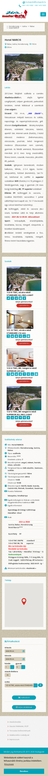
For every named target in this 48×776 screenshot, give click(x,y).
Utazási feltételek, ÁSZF (18, 726)
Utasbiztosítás (15, 722)
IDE (32, 502)
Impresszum (14, 739)
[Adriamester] (14, 14)
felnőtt (8, 663)
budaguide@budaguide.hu (36, 2)
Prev (8, 67)
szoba (7, 682)
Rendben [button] (24, 771)
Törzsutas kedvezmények (19, 730)
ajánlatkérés (24, 305)
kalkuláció (25, 697)
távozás (8, 655)
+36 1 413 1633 (40, 5)
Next (40, 67)
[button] (24, 601)
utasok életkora (11, 671)
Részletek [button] (9, 764)
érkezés (8, 648)
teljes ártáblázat (25, 707)
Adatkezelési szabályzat (19, 735)
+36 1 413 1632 (27, 6)
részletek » (31, 568)
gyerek (19, 663)
